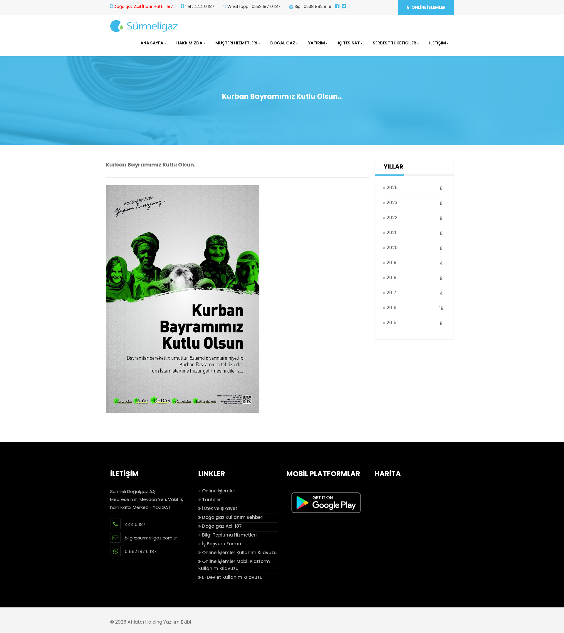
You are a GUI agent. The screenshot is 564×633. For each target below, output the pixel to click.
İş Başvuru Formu (221, 544)
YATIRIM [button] (316, 43)
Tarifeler (211, 500)
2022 (414, 217)
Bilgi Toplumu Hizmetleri (229, 535)
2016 (414, 307)
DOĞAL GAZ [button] (282, 43)
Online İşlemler (218, 491)
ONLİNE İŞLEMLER (428, 7)
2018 (414, 277)
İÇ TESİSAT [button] (349, 43)
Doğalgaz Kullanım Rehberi (232, 517)
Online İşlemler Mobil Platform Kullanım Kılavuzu (234, 565)
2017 (414, 292)
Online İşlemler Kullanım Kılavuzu (239, 552)
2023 (414, 202)
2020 (414, 247)
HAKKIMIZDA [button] (189, 43)
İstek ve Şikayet (219, 508)
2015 (414, 323)
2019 (414, 262)
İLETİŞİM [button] (437, 43)
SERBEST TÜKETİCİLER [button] (394, 43)
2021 (414, 232)
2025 (414, 187)
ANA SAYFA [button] (151, 43)
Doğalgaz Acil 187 (221, 526)
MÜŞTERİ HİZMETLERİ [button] (236, 43)
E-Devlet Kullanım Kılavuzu (232, 577)
